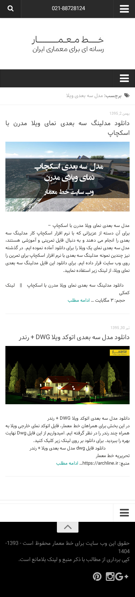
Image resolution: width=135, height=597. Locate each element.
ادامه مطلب (79, 301)
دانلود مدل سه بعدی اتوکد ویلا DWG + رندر (74, 337)
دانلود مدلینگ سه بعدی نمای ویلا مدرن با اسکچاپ (67, 128)
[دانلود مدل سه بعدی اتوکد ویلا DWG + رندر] (67, 375)
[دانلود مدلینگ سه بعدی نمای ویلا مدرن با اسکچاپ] (67, 176)
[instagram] (110, 576)
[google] (123, 576)
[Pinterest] (97, 576)
